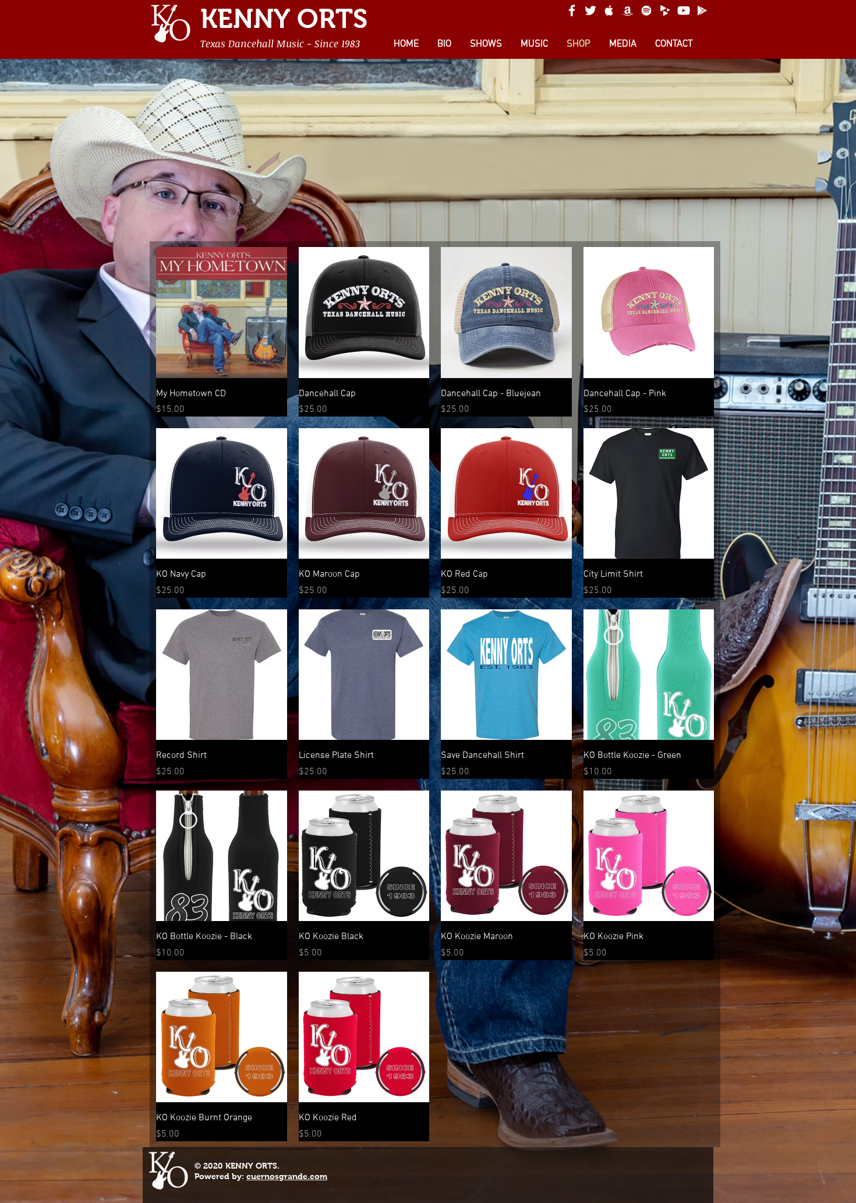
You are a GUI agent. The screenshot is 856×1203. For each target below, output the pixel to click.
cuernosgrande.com (286, 1176)
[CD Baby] (665, 10)
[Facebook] (571, 10)
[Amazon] (627, 10)
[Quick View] (221, 312)
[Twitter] (590, 10)
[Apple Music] (609, 10)
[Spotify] (646, 10)
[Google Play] (702, 10)
